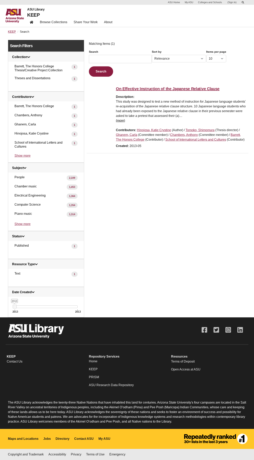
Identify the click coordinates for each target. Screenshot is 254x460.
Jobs (47, 438)
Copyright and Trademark (26, 454)
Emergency (117, 454)
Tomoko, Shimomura (200, 130)
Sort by (157, 51)
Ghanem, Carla (126, 134)
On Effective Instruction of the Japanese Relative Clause (167, 89)
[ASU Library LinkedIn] (240, 330)
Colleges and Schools (210, 2)
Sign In (232, 2)
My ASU (189, 2)
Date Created (22, 292)
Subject (18, 168)
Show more (22, 155)
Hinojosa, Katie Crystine (154, 130)
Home (93, 361)
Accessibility (57, 454)
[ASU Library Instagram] (228, 330)
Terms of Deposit (183, 361)
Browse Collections (53, 22)
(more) (120, 120)
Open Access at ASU (185, 369)
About (108, 22)
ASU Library (35, 9)
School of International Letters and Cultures (195, 139)
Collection (19, 57)
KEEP (33, 15)
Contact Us (14, 361)
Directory (62, 438)
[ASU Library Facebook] (204, 330)
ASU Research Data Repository (111, 385)
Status (17, 236)
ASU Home (174, 2)
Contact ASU (84, 438)
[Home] (16, 16)
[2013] (14, 306)
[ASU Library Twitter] (216, 330)
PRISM (94, 377)
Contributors (21, 96)
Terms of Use (95, 454)
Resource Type (23, 264)
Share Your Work (86, 22)
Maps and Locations (23, 438)
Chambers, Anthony (184, 134)
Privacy (76, 454)
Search (93, 51)
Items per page (216, 51)
